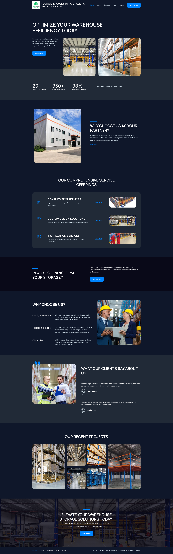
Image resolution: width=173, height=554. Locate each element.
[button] (134, 5)
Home (92, 5)
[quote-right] (37, 363)
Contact (121, 5)
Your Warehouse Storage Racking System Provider (63, 5)
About (99, 5)
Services (107, 5)
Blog (114, 5)
